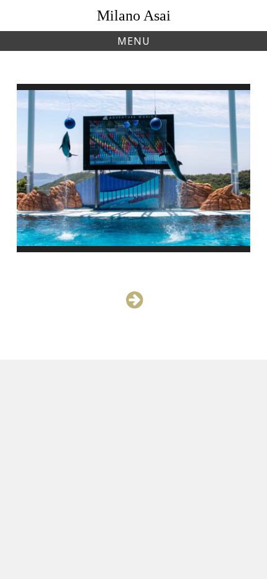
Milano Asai (134, 15)
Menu (133, 41)
